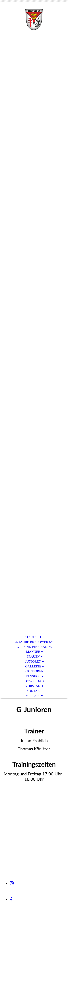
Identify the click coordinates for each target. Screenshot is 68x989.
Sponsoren (34, 671)
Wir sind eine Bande (34, 647)
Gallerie (33, 666)
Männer (33, 651)
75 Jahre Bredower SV (34, 642)
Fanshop (33, 676)
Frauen (33, 656)
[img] (34, 19)
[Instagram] (12, 883)
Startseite (34, 637)
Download (34, 681)
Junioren (33, 661)
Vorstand (34, 686)
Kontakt (34, 691)
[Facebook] (11, 899)
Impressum (34, 696)
